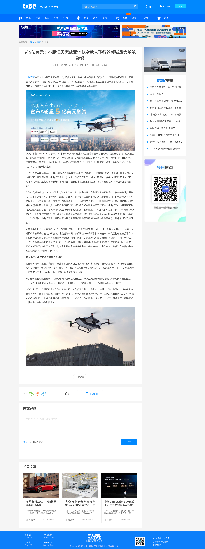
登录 (181, 6)
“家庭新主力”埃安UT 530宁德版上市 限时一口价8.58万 (177, 114)
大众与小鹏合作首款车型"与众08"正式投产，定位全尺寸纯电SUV (80, 505)
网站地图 (157, 545)
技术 (65, 18)
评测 (37, 18)
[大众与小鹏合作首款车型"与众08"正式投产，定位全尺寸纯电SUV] (80, 485)
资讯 (28, 18)
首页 (32, 42)
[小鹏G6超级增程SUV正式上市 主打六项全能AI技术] (119, 485)
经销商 (145, 18)
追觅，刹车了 (156, 94)
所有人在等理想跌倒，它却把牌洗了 (168, 87)
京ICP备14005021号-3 (108, 546)
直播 (104, 18)
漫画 (95, 18)
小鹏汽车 (30, 77)
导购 (56, 18)
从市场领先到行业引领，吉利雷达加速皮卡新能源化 (175, 108)
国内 (39, 42)
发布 (129, 442)
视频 (86, 18)
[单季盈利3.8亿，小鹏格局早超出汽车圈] (41, 485)
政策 (134, 18)
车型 (125, 18)
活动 (166, 18)
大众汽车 (71, 520)
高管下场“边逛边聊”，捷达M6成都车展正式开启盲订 (175, 101)
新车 (47, 18)
